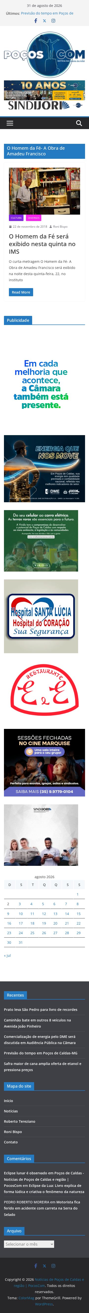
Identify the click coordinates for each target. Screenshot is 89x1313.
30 (9, 942)
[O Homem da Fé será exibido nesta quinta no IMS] (44, 191)
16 (9, 923)
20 (55, 923)
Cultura (16, 218)
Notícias (11, 1111)
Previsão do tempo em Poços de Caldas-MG (40, 1053)
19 (44, 923)
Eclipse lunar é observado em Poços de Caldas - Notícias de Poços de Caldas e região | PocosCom (44, 1179)
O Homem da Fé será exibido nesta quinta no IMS (42, 243)
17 (21, 923)
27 (55, 932)
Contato (11, 1142)
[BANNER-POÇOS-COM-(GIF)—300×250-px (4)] (41, 356)
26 (44, 932)
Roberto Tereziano (19, 1121)
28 (67, 932)
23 (9, 932)
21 (67, 923)
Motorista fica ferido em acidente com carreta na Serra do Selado (42, 1208)
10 (21, 913)
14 (67, 913)
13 (55, 913)
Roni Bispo (60, 226)
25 (32, 932)
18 (32, 923)
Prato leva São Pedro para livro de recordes (40, 1009)
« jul (7, 955)
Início (8, 1100)
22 (79, 923)
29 (79, 932)
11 (32, 913)
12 (44, 913)
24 (21, 932)
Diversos (33, 218)
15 (79, 913)
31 (21, 942)
